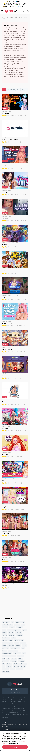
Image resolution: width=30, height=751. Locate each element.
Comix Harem (5, 113)
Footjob (17, 643)
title (27, 89)
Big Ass (10, 630)
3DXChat (4, 375)
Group (4, 645)
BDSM (4, 630)
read (23, 89)
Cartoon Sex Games (10, 3)
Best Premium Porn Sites (11, 6)
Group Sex (11, 645)
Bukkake (11, 632)
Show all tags (6, 671)
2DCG (7, 622)
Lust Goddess (5, 218)
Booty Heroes (5, 297)
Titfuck (23, 666)
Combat (4, 635)
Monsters (20, 656)
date (4, 89)
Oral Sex (14, 658)
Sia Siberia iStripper (7, 323)
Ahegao (17, 624)
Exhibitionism (5, 637)
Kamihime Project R (7, 349)
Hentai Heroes (6, 166)
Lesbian (4, 650)
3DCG (17, 622)
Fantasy (14, 637)
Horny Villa (5, 192)
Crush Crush (5, 428)
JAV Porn (24, 724)
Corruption (12, 635)
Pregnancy (5, 661)
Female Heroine (19, 640)
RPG (3, 663)
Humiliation (5, 648)
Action (22, 622)
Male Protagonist (6, 653)
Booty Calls (5, 454)
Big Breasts (17, 630)
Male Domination (13, 650)
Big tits (24, 630)
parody (20, 658)
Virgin (12, 669)
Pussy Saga (5, 507)
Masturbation (17, 653)
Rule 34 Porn (17, 724)
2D (3, 622)
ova (13, 11)
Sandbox (9, 663)
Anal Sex (4, 627)
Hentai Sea (20, 1)
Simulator (23, 663)
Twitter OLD (16, 689)
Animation (19, 627)
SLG (3, 666)
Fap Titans (4, 270)
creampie (19, 635)
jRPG (23, 648)
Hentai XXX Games (10, 4)
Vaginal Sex (5, 669)
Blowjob (4, 632)
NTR (3, 658)
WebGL (5, 108)
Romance (21, 661)
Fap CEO (4, 480)
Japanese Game (15, 648)
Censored (18, 632)
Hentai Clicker (5, 533)
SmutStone (5, 244)
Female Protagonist (7, 643)
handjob (18, 645)
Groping (23, 643)
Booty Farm (5, 559)
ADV (3, 624)
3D (12, 622)
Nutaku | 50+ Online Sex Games (10, 139)
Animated (12, 627)
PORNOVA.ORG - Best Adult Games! (11, 17)
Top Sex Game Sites (7, 724)
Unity (4, 370)
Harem (24, 645)
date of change (11, 89)
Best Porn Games (22, 3)
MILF (24, 653)
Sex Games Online (21, 4)
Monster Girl (12, 656)
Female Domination (7, 640)
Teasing (9, 666)
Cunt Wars (4, 585)
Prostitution (13, 661)
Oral (8, 658)
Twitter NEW (16, 692)
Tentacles (16, 666)
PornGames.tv (23, 6)
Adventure (10, 624)
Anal (23, 624)
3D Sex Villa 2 (5, 402)
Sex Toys (16, 663)
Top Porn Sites (12, 1)
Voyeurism (19, 669)
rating (18, 89)
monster (4, 656)
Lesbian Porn (5, 726)
